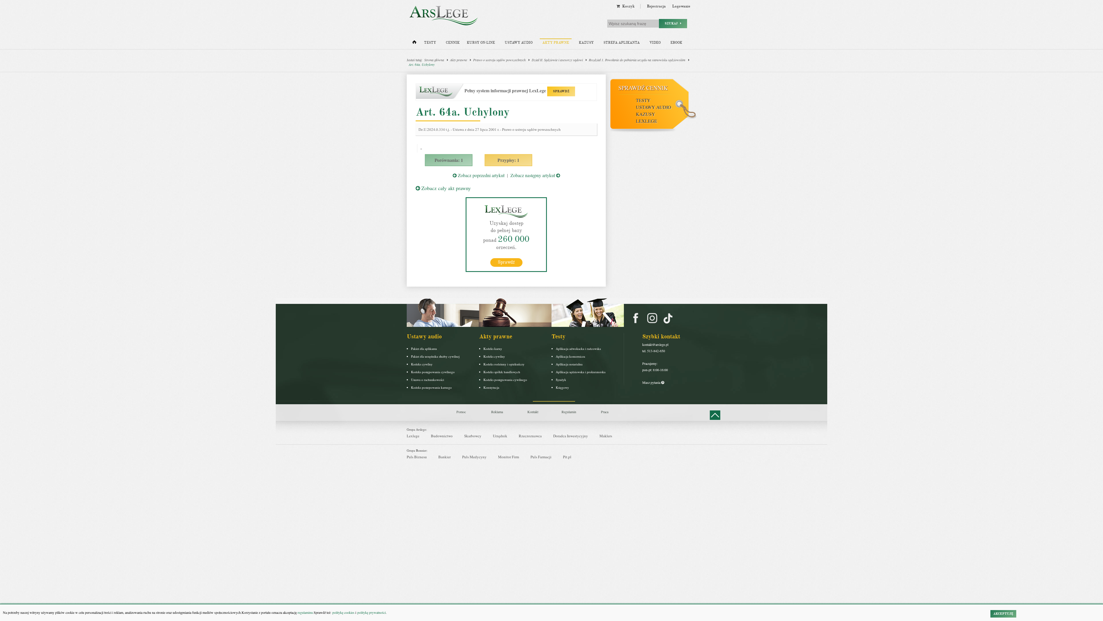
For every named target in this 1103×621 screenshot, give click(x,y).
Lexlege (413, 435)
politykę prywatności (371, 612)
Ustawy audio (519, 43)
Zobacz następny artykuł (533, 175)
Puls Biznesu (417, 456)
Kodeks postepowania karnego (431, 387)
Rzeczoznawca (530, 435)
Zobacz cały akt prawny (445, 188)
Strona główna (434, 59)
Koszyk (627, 6)
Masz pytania (651, 382)
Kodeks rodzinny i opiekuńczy (503, 364)
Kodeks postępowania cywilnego (433, 372)
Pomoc (461, 411)
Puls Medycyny (474, 456)
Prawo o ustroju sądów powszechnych (499, 59)
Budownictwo (442, 435)
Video (655, 43)
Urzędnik (500, 435)
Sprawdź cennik (643, 88)
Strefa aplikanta (621, 43)
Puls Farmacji (541, 456)
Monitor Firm (508, 456)
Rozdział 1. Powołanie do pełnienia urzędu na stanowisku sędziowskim (637, 59)
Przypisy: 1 (508, 160)
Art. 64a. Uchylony (422, 64)
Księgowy (562, 387)
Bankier (444, 456)
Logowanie (681, 6)
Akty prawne (555, 43)
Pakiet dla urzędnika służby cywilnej (435, 356)
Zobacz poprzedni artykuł (480, 175)
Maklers (605, 435)
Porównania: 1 (449, 160)
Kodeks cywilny (422, 364)
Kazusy (586, 43)
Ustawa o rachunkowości (427, 379)
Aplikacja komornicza (570, 356)
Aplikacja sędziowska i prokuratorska (581, 372)
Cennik (453, 43)
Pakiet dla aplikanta (424, 348)
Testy (430, 43)
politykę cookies (343, 612)
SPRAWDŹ (561, 91)
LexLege (646, 121)
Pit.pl (567, 456)
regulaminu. (305, 612)
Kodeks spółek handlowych (501, 372)
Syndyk (561, 379)
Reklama (497, 411)
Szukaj (672, 23)
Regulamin (569, 411)
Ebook (676, 43)
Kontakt (532, 411)
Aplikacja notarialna (569, 364)
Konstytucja (491, 387)
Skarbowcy (472, 435)
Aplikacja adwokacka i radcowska (578, 348)
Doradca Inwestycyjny (570, 435)
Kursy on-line (481, 43)
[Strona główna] (414, 43)
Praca (604, 411)
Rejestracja (656, 6)
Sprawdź (506, 262)
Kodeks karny (492, 348)
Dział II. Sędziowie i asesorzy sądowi (557, 59)
